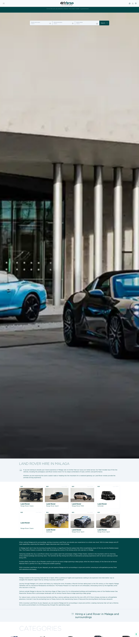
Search (104, 23)
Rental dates (79, 22)
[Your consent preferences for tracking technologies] (136, 634)
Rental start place (35, 22)
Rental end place (58, 22)
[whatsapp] (129, 3)
